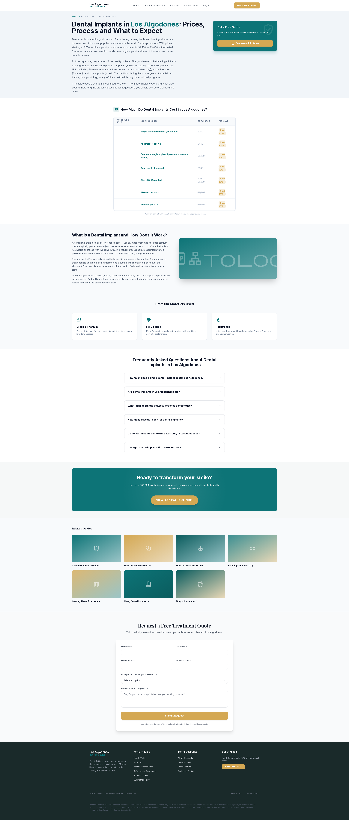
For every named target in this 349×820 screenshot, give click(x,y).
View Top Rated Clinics (174, 500)
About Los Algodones (143, 767)
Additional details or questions (134, 688)
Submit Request (174, 715)
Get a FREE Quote (246, 5)
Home (136, 5)
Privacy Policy (236, 793)
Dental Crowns (184, 767)
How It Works (191, 5)
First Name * (126, 646)
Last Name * (181, 646)
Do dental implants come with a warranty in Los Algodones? (174, 434)
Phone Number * (183, 660)
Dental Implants (184, 762)
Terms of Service (253, 793)
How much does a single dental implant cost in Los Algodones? (174, 378)
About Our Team (141, 775)
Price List (174, 5)
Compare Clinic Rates (245, 43)
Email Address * (128, 660)
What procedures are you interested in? (139, 674)
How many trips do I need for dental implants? (174, 420)
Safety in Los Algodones (145, 771)
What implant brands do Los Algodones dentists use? (174, 406)
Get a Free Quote (233, 767)
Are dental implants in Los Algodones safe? (174, 392)
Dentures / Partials (186, 771)
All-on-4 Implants (185, 758)
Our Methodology (142, 780)
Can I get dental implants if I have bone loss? (174, 447)
